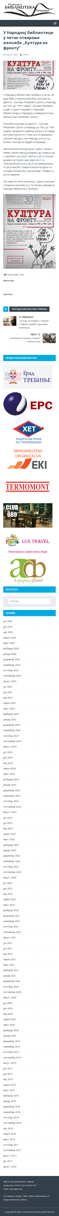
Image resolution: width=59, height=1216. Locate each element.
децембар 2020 (11, 981)
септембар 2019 (12, 1057)
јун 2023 (7, 823)
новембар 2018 (11, 1112)
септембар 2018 (12, 1122)
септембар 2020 (12, 992)
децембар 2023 (11, 790)
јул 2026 (7, 621)
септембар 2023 (12, 806)
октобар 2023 (11, 801)
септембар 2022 (12, 872)
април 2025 (9, 703)
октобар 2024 (11, 735)
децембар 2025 (11, 659)
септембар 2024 (12, 741)
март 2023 (9, 839)
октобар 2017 (11, 1144)
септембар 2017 (12, 1150)
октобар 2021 (11, 926)
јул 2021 (7, 943)
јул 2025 (7, 686)
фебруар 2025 (11, 713)
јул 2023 (7, 817)
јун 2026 (7, 626)
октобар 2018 (11, 1117)
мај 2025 (8, 697)
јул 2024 (7, 752)
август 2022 (9, 877)
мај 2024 (8, 763)
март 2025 (9, 708)
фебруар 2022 (11, 910)
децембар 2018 (11, 1106)
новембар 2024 (11, 730)
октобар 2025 (11, 670)
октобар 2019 (11, 1052)
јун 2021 (7, 948)
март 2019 (9, 1090)
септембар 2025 (12, 675)
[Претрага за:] (29, 601)
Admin (26, 54)
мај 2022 (8, 893)
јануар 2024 (9, 784)
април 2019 (9, 1084)
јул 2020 (7, 1003)
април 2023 (9, 833)
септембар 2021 (12, 932)
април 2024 (9, 768)
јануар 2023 (9, 850)
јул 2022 (7, 882)
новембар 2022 (11, 861)
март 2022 (9, 904)
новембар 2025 (11, 664)
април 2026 (9, 637)
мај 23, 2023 (12, 54)
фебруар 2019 (11, 1095)
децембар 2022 (11, 855)
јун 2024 (7, 757)
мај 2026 (8, 632)
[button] (54, 23)
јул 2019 (7, 1068)
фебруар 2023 (11, 844)
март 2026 (9, 643)
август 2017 (9, 1155)
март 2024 (9, 773)
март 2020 (9, 1024)
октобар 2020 (11, 986)
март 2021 (9, 964)
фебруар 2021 (11, 970)
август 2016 (9, 1166)
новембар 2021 (11, 921)
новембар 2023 (11, 795)
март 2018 (9, 1139)
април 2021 (9, 959)
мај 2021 (8, 953)
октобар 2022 (11, 866)
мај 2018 (8, 1128)
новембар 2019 (11, 1046)
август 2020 (9, 997)
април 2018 (9, 1133)
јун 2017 (7, 1161)
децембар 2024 (11, 724)
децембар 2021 (11, 915)
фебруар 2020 (11, 1030)
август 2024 (9, 746)
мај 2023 (8, 828)
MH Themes (49, 1212)
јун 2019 (7, 1073)
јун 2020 (7, 1008)
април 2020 (9, 1019)
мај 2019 (8, 1079)
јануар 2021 (9, 975)
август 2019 (9, 1062)
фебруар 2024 (11, 779)
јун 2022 (7, 888)
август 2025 (9, 681)
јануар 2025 (9, 719)
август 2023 (9, 812)
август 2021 (9, 937)
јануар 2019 (9, 1101)
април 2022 (9, 899)
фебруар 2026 (11, 648)
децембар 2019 (11, 1041)
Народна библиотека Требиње (29, 309)
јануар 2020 (9, 1035)
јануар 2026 (9, 654)
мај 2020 (8, 1013)
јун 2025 (7, 692)
